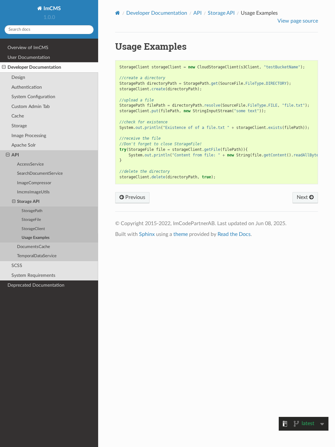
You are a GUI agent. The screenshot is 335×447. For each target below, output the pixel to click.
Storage (19, 125)
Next (303, 197)
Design (18, 77)
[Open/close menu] (4, 67)
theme (180, 234)
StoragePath (32, 211)
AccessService (30, 164)
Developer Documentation (34, 67)
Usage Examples (35, 238)
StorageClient (33, 229)
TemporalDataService (37, 256)
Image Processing (28, 135)
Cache (17, 116)
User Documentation (29, 57)
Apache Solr (23, 145)
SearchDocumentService (40, 173)
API (15, 154)
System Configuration (33, 96)
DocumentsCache (33, 247)
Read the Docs (234, 234)
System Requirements (33, 275)
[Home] (117, 13)
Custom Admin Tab (30, 106)
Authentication (26, 87)
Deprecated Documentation (36, 285)
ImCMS (51, 8)
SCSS (16, 265)
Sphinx (147, 234)
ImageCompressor (34, 183)
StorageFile (31, 220)
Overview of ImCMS (28, 47)
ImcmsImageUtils (33, 192)
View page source (297, 21)
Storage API (28, 202)
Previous (134, 197)
